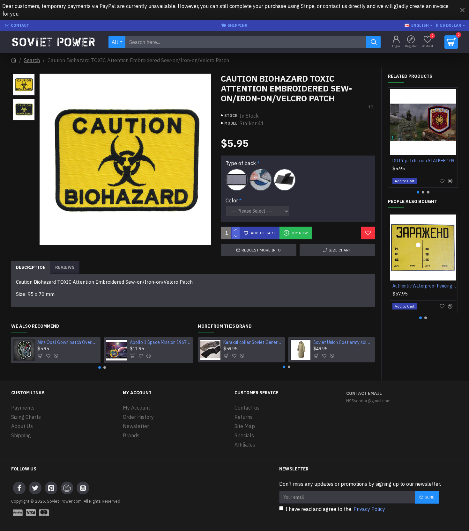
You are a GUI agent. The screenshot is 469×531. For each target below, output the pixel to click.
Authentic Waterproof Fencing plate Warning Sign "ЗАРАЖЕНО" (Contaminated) (424, 286)
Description (31, 267)
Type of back (241, 163)
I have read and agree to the (335, 509)
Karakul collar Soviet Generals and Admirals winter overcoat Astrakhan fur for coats (253, 342)
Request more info (261, 250)
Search (32, 60)
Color (232, 200)
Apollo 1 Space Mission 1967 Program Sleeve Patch (160, 342)
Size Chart (340, 250)
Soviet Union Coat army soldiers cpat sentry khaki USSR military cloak (343, 342)
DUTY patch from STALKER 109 (423, 161)
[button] (99, 367)
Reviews (65, 267)
